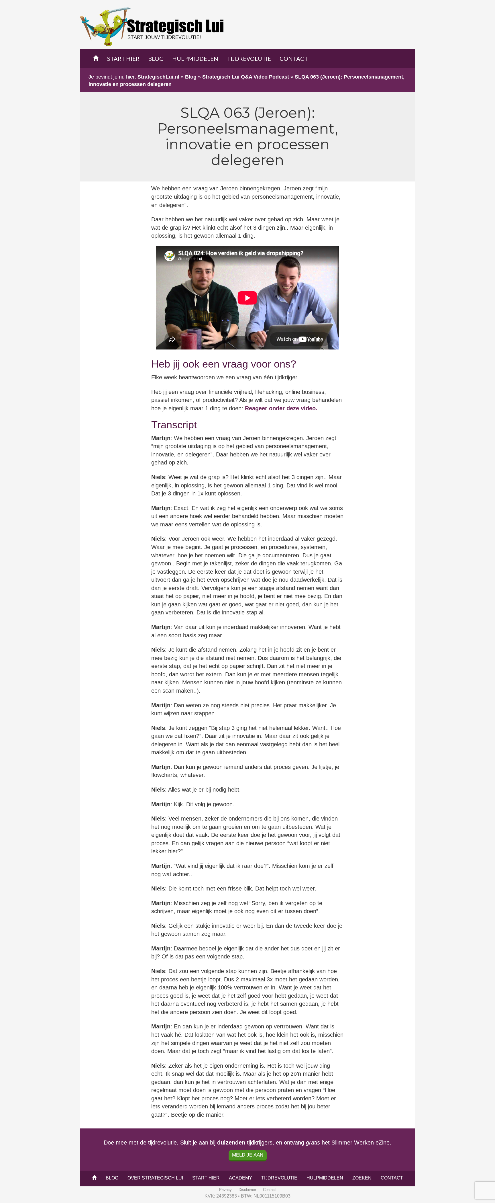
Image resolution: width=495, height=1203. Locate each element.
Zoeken (362, 1177)
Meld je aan (247, 1155)
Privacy (225, 1190)
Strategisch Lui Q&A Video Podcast (245, 77)
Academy (240, 1177)
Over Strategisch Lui (155, 1177)
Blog (156, 58)
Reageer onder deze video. (281, 408)
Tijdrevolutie (249, 58)
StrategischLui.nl (158, 77)
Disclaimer (247, 1190)
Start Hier (123, 58)
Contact (294, 58)
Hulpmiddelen (195, 58)
